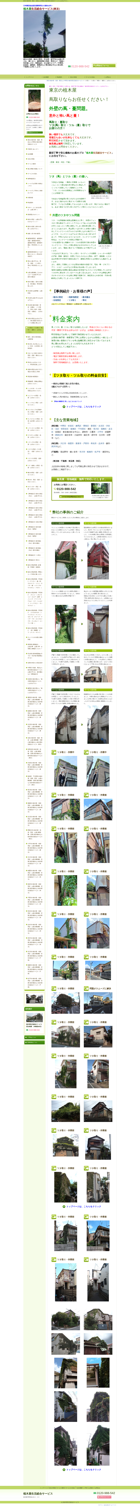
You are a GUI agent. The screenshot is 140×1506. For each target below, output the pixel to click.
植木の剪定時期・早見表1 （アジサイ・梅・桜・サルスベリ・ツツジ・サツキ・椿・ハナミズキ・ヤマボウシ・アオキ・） (35, 583)
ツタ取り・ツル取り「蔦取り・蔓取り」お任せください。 (35, 330)
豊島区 (86, 426)
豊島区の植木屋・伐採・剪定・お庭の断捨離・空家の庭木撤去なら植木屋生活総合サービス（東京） (35, 702)
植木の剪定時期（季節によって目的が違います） (35, 573)
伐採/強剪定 (74, 297)
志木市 (101, 443)
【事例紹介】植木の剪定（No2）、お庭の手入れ (35, 502)
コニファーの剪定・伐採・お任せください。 (34, 396)
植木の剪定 (58, 297)
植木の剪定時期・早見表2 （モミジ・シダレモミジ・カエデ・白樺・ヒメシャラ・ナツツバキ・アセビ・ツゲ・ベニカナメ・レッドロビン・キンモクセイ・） (35, 599)
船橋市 (90, 452)
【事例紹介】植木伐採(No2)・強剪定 (34, 535)
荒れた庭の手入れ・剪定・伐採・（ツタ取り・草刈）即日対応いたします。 (35, 264)
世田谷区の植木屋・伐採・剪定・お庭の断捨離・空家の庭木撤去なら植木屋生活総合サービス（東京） (35, 754)
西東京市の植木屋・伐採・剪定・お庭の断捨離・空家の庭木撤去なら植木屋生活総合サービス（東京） (35, 834)
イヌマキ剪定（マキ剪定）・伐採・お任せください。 (35, 451)
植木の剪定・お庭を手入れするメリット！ (35, 220)
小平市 (100, 432)
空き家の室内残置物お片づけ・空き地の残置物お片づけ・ (35, 656)
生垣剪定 (57, 300)
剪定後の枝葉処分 (33, 376)
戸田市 (86, 443)
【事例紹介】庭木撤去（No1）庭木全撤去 (34, 542)
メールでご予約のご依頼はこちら (35, 191)
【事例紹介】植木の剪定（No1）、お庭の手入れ (35, 495)
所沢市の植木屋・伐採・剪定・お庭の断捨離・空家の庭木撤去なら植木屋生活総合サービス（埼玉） (35, 942)
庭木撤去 (86, 297)
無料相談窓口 (32, 178)
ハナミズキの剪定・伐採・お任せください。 (34, 443)
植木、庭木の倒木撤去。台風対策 (35, 338)
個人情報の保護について (35, 169)
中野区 (63, 426)
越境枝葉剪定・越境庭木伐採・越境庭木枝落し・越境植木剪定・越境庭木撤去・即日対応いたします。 (35, 243)
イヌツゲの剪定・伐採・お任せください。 (35, 459)
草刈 (84, 300)
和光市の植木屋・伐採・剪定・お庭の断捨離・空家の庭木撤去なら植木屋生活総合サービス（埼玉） (35, 915)
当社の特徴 (73, 77)
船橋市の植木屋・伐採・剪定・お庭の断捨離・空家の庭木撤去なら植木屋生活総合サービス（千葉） (35, 969)
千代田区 (82, 429)
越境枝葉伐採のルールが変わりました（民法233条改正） (35, 254)
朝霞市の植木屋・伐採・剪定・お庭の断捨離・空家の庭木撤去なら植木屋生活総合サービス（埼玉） (35, 875)
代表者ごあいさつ (33, 149)
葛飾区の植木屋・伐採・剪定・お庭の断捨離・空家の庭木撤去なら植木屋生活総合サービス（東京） (35, 807)
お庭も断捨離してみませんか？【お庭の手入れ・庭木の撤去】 (35, 275)
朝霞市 (71, 443)
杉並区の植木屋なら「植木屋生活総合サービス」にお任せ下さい (35, 681)
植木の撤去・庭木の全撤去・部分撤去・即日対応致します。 (35, 284)
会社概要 (46, 77)
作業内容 (30, 197)
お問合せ (108, 77)
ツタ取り (72, 300)
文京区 (101, 426)
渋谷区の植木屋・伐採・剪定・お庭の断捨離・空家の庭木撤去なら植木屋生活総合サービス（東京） (35, 767)
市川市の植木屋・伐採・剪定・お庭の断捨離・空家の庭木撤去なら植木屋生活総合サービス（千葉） (35, 956)
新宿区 (94, 426)
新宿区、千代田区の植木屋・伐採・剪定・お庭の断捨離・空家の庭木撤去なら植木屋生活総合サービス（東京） (35, 780)
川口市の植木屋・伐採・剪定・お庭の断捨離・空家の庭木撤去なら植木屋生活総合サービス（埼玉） (35, 861)
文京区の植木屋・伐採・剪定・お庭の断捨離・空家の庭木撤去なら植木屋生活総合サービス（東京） (35, 729)
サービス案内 (32, 164)
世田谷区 (65, 429)
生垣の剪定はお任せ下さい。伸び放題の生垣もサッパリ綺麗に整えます (35, 321)
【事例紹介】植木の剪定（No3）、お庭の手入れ (35, 509)
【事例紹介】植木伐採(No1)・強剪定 (34, 528)
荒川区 (96, 429)
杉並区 (71, 426)
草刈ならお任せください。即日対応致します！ (35, 363)
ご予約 (85, 1488)
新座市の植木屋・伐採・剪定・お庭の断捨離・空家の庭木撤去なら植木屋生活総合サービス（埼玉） (35, 888)
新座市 (78, 443)
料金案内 (59, 77)
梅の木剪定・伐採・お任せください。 (35, 473)
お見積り (91, 1488)
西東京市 (59, 435)
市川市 (82, 452)
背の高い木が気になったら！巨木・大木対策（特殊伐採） (35, 346)
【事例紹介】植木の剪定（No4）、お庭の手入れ (35, 516)
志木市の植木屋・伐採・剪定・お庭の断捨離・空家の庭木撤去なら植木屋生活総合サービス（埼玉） (35, 929)
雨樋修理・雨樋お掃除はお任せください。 (35, 382)
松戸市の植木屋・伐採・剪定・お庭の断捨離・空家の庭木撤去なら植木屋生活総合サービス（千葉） (35, 983)
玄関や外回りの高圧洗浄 (35, 663)
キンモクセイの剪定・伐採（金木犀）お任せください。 (35, 421)
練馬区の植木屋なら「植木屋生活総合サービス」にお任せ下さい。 (35, 690)
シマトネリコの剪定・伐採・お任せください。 (35, 429)
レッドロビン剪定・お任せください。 (35, 403)
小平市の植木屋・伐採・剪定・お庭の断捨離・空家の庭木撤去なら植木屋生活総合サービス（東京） (35, 848)
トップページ (30, 77)
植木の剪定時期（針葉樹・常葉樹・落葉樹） (34, 566)
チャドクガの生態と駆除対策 (35, 638)
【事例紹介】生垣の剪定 (35, 522)
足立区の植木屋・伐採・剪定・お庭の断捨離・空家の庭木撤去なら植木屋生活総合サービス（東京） (35, 821)
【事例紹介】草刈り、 (34, 560)
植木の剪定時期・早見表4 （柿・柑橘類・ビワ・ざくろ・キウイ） (35, 630)
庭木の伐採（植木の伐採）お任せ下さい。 (34, 227)
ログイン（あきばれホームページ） (107, 1505)
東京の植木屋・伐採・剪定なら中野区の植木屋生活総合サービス (35, 142)
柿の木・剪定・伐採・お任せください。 (35, 481)
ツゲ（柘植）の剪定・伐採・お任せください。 (35, 466)
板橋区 (73, 429)
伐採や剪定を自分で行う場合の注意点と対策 (35, 370)
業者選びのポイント (34, 214)
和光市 (94, 443)
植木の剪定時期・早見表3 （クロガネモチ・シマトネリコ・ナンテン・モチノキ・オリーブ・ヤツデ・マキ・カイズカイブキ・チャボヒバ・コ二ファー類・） (35, 617)
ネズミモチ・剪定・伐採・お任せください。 (34, 487)
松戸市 (97, 452)
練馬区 (78, 426)
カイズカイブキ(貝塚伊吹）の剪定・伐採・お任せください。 (35, 412)
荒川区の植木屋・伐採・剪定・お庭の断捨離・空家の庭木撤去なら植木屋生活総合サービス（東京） (35, 794)
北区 (57, 429)
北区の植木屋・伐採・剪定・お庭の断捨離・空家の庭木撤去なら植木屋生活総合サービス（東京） (35, 741)
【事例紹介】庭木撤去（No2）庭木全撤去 (34, 549)
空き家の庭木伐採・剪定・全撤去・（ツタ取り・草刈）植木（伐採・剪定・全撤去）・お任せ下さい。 (35, 309)
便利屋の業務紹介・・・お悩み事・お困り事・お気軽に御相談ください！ (35, 646)
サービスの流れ (90, 77)
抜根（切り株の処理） (34, 233)
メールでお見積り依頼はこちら (35, 184)
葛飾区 (104, 429)
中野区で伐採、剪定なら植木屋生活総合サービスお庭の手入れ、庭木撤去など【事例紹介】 (35, 671)
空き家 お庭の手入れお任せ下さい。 (35, 299)
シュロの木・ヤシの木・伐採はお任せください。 (35, 389)
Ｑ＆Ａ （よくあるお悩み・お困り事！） (34, 208)
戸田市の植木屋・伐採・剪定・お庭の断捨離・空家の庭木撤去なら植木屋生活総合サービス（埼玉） (35, 902)
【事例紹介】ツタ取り (34, 555)
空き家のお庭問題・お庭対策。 (35, 292)
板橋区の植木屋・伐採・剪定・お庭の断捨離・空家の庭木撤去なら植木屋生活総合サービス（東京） (35, 715)
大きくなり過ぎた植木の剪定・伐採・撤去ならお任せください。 (35, 355)
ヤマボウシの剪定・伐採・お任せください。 (34, 436)
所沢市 (54, 446)
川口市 (63, 443)
